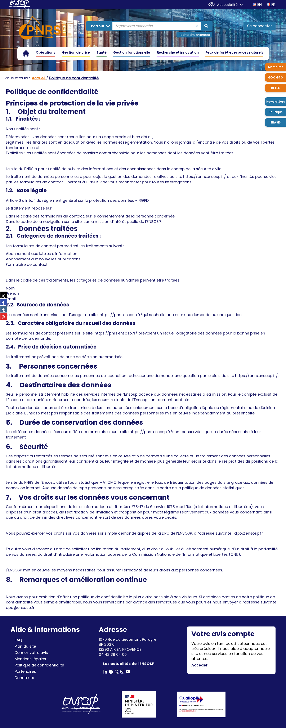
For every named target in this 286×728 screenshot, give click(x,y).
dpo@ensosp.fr (20, 607)
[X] (116, 671)
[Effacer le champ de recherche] (197, 26)
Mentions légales (30, 658)
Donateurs (24, 677)
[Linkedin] (105, 671)
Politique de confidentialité (39, 665)
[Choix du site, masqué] (239, 4)
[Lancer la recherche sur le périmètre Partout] (206, 26)
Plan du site (25, 646)
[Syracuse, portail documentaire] (40, 28)
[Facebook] (111, 671)
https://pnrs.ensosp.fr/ (204, 176)
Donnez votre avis (31, 652)
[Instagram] (122, 671)
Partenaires (25, 671)
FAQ (18, 640)
